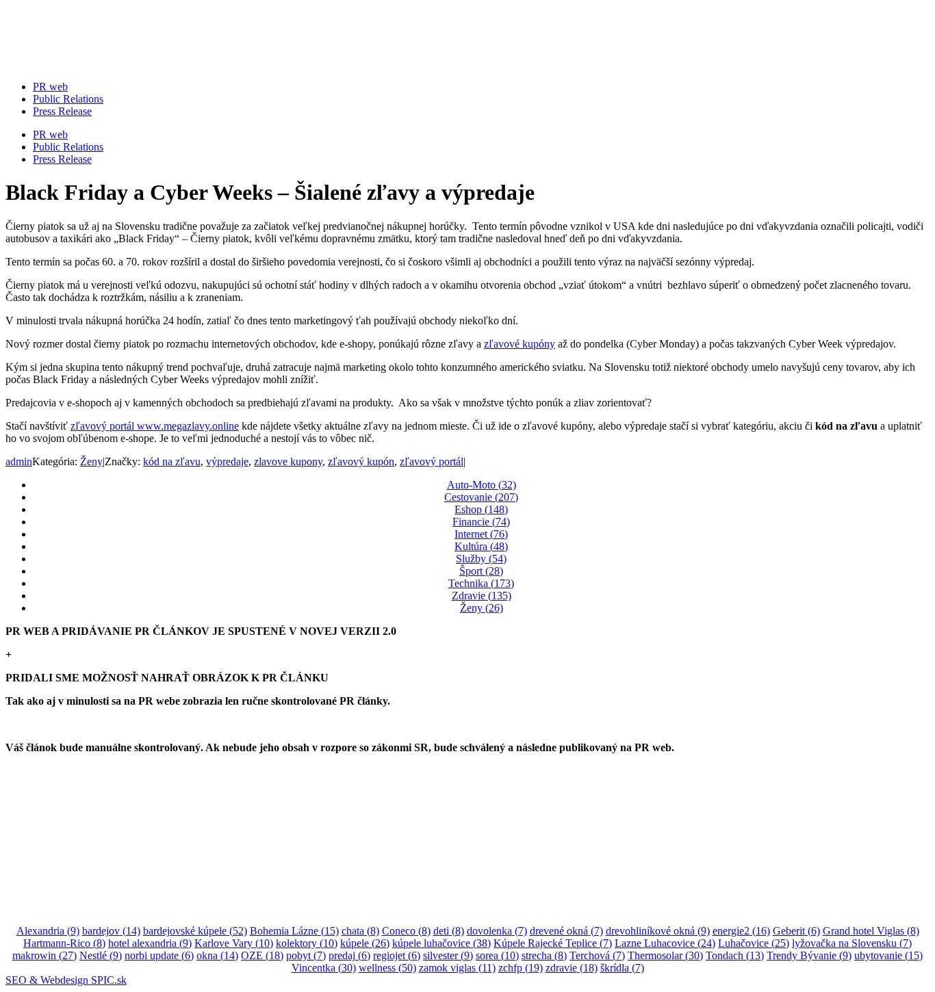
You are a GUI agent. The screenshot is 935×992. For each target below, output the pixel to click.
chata (360, 931)
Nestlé (100, 955)
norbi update (159, 955)
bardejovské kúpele (195, 931)
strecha (544, 955)
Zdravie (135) (481, 595)
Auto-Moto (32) (481, 485)
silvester (448, 955)
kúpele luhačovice (441, 943)
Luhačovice (753, 943)
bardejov (111, 931)
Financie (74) (481, 521)
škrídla (622, 968)
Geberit (796, 931)
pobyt (306, 955)
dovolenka (497, 931)
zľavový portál (431, 461)
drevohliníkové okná (658, 931)
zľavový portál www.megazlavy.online (155, 426)
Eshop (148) (481, 509)
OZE (262, 955)
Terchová (597, 955)
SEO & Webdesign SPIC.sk (66, 980)
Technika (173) (481, 583)
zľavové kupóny (519, 344)
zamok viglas (457, 968)
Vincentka (324, 968)
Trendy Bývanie (809, 955)
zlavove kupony (288, 461)
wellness (387, 968)
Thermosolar (665, 955)
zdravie (572, 968)
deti (448, 931)
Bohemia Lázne (294, 931)
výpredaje (227, 461)
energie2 (741, 931)
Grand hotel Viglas (871, 931)
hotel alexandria (150, 943)
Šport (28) (481, 571)
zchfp (520, 968)
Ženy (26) (481, 608)
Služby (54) (481, 558)
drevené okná (566, 931)
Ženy (91, 461)
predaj (349, 955)
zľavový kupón (361, 461)
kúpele (364, 943)
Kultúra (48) (481, 546)
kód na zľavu (172, 461)
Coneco (406, 931)
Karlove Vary (233, 943)
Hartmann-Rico (64, 943)
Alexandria (47, 931)
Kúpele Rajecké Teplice (553, 943)
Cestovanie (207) (481, 497)
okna (217, 955)
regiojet (396, 955)
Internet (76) (481, 534)
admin (18, 461)
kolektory (306, 943)
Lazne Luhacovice (665, 943)
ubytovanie (888, 955)
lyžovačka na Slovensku (852, 943)
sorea (497, 955)
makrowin (44, 955)
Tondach (735, 955)
